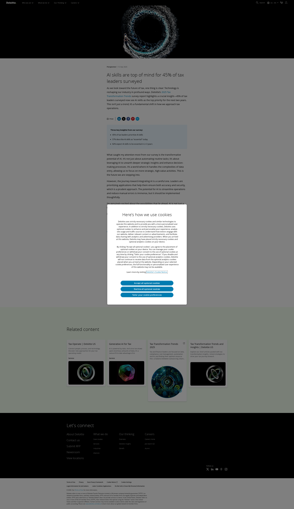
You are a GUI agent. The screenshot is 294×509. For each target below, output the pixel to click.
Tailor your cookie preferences (147, 295)
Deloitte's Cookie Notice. (156, 272)
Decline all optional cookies (147, 289)
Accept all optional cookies (147, 283)
